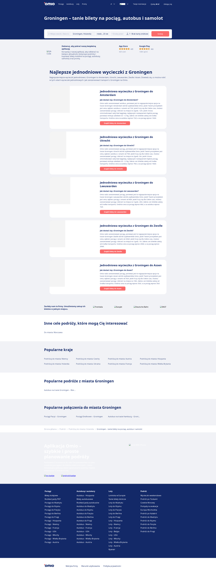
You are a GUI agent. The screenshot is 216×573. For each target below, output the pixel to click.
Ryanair (112, 549)
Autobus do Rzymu (85, 510)
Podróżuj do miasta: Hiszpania (153, 359)
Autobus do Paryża (85, 513)
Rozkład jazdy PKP (53, 499)
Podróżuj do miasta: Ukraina (88, 364)
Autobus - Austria (84, 542)
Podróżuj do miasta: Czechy (88, 359)
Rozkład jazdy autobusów (88, 502)
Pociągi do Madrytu (53, 502)
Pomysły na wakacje (149, 506)
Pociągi (61, 4)
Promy (84, 4)
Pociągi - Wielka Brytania (55, 538)
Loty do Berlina (115, 513)
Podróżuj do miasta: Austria (120, 359)
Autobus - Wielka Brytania (88, 538)
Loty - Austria (114, 546)
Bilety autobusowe (85, 499)
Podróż (63, 429)
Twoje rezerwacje (139, 4)
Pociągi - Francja (52, 528)
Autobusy (70, 4)
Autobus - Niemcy (84, 524)
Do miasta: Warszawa (53, 332)
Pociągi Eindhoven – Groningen (89, 416)
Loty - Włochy (114, 538)
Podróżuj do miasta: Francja (120, 364)
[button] (103, 34)
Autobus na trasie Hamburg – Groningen (125, 416)
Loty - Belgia (114, 531)
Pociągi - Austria (52, 542)
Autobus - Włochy (84, 535)
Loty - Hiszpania (116, 520)
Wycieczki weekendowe (151, 495)
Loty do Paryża (115, 510)
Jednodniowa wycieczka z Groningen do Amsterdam (126, 93)
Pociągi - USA (50, 531)
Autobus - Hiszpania (85, 495)
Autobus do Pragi (84, 520)
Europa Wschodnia (149, 510)
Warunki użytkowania (90, 566)
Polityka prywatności (112, 566)
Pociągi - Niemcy (52, 524)
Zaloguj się (168, 4)
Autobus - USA (83, 531)
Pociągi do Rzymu (52, 506)
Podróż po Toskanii (149, 499)
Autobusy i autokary (86, 491)
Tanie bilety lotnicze (117, 499)
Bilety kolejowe (51, 495)
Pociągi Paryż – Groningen (55, 416)
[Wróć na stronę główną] (51, 4)
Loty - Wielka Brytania (118, 542)
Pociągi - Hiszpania (53, 520)
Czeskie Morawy (148, 502)
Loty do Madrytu (116, 502)
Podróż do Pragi (148, 531)
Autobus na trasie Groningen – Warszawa (61, 390)
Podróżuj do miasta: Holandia (56, 364)
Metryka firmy (72, 566)
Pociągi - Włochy (52, 535)
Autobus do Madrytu (86, 506)
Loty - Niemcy (114, 524)
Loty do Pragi (114, 517)
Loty (77, 4)
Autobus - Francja (84, 528)
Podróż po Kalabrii (149, 513)
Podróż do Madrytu (149, 517)
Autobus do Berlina (85, 517)
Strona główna (50, 429)
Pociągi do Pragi (52, 517)
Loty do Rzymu (115, 506)
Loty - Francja (114, 528)
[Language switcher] (124, 4)
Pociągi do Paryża (52, 510)
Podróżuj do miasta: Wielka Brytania (155, 364)
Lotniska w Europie (117, 495)
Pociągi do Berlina (53, 513)
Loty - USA (113, 535)
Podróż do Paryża (148, 524)
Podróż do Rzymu (148, 520)
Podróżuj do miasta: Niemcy (56, 359)
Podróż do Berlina (148, 528)
